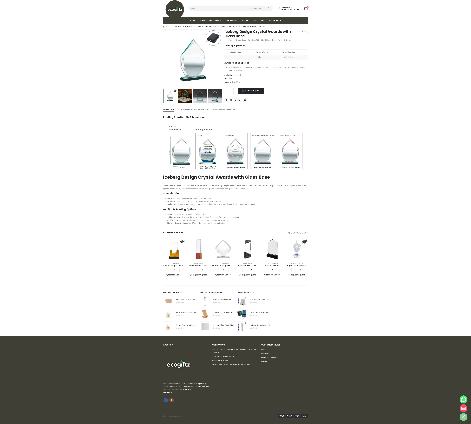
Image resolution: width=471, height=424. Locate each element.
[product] (174, 249)
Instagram (171, 400)
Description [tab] (168, 109)
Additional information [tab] (224, 109)
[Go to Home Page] (164, 26)
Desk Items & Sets (302, 263)
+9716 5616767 (223, 360)
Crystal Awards (237, 82)
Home (192, 20)
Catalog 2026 (275, 20)
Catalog (264, 362)
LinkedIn (236, 100)
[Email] (463, 408)
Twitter (231, 100)
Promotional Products (209, 20)
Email (245, 100)
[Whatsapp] (463, 399)
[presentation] (164, 59)
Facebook (226, 100)
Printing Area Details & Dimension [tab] (193, 109)
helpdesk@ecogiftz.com (226, 356)
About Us (245, 20)
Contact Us (259, 20)
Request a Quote (253, 91)
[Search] (269, 8)
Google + (240, 100)
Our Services (231, 20)
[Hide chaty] (463, 417)
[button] (289, 232)
